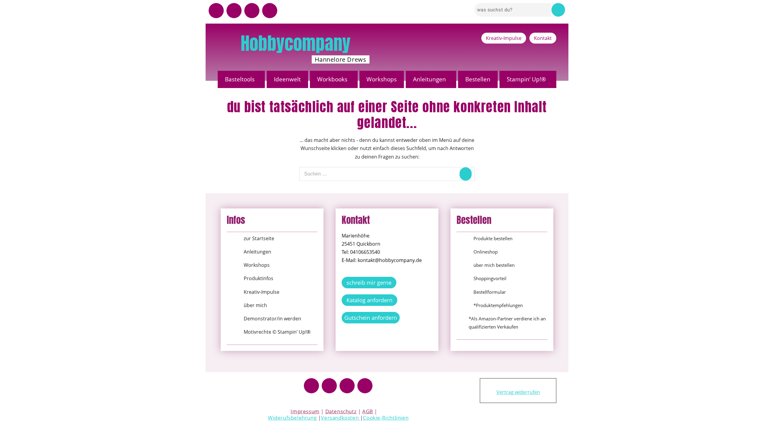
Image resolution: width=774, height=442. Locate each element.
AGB (367, 411)
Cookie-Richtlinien (385, 417)
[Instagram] (234, 10)
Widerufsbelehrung (292, 417)
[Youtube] (216, 10)
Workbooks (332, 79)
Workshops (381, 79)
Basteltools (240, 79)
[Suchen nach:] (387, 173)
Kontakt (543, 38)
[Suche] (466, 174)
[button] (241, 79)
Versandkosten (340, 417)
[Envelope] (269, 10)
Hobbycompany (295, 43)
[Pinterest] (251, 10)
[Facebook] (311, 385)
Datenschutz (341, 411)
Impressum (305, 411)
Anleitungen (429, 79)
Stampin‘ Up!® (526, 79)
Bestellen (477, 79)
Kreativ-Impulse (504, 38)
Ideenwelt (287, 79)
